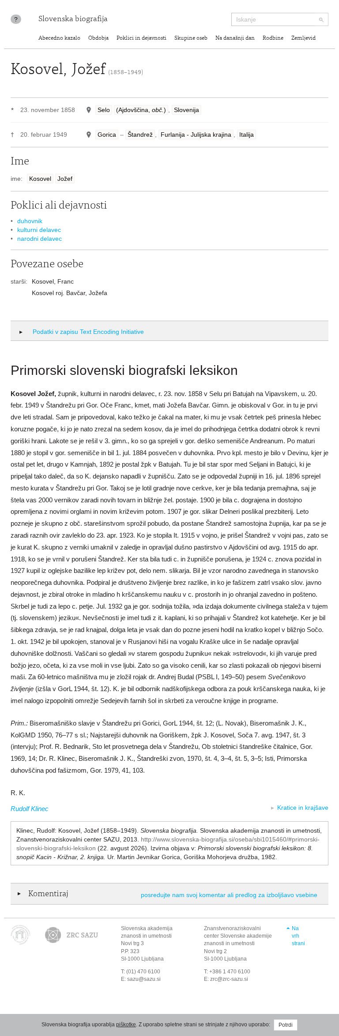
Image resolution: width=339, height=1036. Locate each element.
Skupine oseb (190, 38)
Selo (104, 109)
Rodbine (273, 38)
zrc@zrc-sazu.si (229, 979)
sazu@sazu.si (144, 979)
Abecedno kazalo (59, 38)
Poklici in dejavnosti (141, 38)
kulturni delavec (39, 229)
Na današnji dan (235, 38)
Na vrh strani (298, 935)
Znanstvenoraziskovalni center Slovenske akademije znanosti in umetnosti (238, 935)
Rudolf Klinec (30, 808)
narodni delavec (39, 238)
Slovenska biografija (73, 19)
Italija (246, 134)
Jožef (64, 178)
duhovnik (29, 220)
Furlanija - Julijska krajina (196, 134)
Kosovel (40, 178)
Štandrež (140, 134)
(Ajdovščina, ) (141, 109)
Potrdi (286, 1025)
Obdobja (98, 38)
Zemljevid (303, 38)
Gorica (107, 134)
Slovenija (186, 109)
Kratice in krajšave (302, 807)
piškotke (126, 1024)
